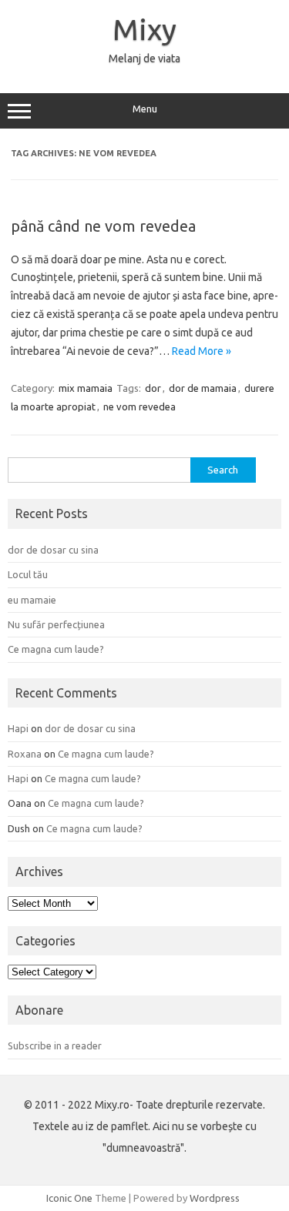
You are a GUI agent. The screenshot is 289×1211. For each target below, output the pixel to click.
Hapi (18, 728)
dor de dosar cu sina (53, 549)
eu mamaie (32, 599)
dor (153, 388)
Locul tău (28, 574)
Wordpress (215, 1198)
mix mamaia (86, 388)
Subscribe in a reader (55, 1045)
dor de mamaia (203, 388)
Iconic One (69, 1198)
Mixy (144, 29)
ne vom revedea (139, 406)
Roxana (25, 753)
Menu (145, 109)
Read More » (201, 351)
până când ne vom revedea (103, 226)
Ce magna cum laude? (56, 649)
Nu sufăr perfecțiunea (56, 624)
